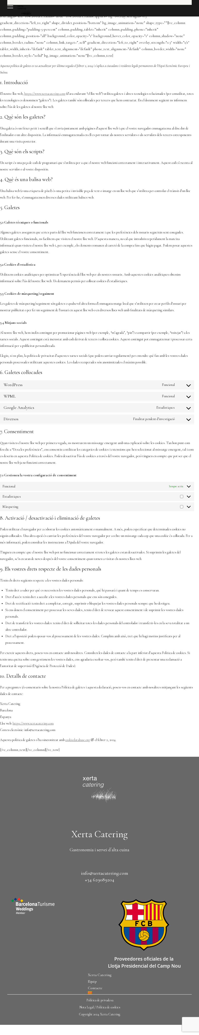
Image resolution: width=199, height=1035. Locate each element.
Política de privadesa (99, 1000)
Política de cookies (108, 1007)
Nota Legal (86, 1007)
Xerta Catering (99, 974)
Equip (92, 981)
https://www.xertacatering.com (44, 94)
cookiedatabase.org (77, 740)
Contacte (95, 988)
